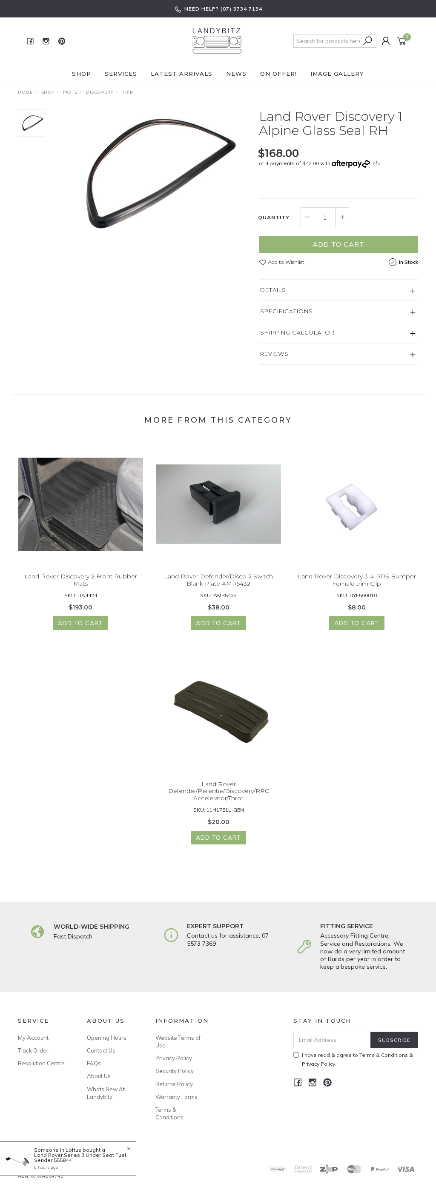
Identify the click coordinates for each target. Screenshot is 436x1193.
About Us (99, 1076)
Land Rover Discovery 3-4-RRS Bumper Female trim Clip (357, 579)
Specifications (286, 311)
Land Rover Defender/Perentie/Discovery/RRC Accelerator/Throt (218, 791)
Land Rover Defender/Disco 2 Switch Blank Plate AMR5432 (218, 579)
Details (273, 289)
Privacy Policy (173, 1058)
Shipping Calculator (297, 332)
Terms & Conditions (169, 1113)
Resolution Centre (41, 1063)
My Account (33, 1037)
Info (376, 163)
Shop (81, 73)
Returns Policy (174, 1084)
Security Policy (174, 1070)
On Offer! (278, 73)
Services (121, 73)
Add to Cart (338, 244)
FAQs (94, 1063)
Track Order (33, 1050)
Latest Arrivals (181, 73)
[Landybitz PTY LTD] (217, 40)
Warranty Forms (176, 1096)
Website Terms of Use (178, 1041)
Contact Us (101, 1050)
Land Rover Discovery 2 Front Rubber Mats (80, 579)
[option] (152, 173)
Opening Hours (106, 1037)
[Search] (368, 41)
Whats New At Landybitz (106, 1093)
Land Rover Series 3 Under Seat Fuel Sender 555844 (80, 1157)
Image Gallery (337, 73)
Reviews (274, 353)
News (236, 73)
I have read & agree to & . (357, 1059)
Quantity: (274, 217)
